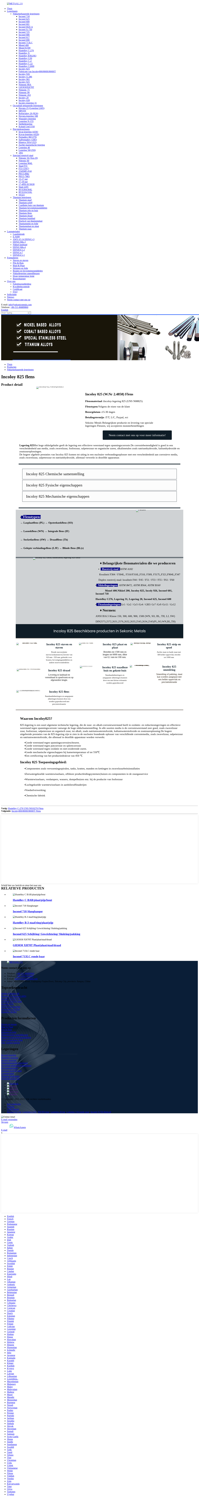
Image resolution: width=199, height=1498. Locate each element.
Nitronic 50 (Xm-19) (28, 158)
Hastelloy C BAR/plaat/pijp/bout (32, 900)
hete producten (14, 1104)
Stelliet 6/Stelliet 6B (10, 993)
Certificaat (17, 289)
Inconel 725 (24, 32)
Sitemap (10, 1106)
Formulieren (12, 257)
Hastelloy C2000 (26, 66)
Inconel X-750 (25, 29)
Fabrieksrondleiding (22, 284)
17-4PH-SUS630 (27, 184)
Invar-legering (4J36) (28, 132)
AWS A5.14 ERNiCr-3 (23, 239)
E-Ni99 (16, 236)
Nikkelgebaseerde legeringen (26, 14)
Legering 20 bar (58, 1112)
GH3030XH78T (26, 87)
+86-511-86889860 (19, 307)
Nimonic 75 (24, 90)
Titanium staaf (25, 200)
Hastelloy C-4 (25, 61)
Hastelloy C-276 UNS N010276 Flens (25, 808)
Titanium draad (25, 215)
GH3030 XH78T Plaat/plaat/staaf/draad (37, 945)
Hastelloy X (24, 53)
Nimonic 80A (25, 84)
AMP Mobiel (13, 1109)
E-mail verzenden (9, 1119)
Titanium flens (25, 213)
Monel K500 (24, 48)
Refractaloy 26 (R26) (28, 113)
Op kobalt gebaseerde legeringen (28, 105)
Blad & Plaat (19, 265)
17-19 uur (23, 181)
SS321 (22, 195)
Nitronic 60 (24, 160)
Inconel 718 (24, 16)
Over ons (11, 281)
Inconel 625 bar (14, 1112)
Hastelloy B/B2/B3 (27, 55)
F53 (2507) (24, 168)
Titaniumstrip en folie (28, 223)
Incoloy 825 (24, 69)
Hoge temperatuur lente (23, 276)
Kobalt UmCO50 (27, 126)
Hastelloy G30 (25, 58)
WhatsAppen (20, 1127)
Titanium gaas (25, 229)
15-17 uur (23, 179)
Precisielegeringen (21, 129)
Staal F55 (23, 166)
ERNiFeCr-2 (19, 250)
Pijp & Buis (18, 263)
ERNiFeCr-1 (19, 255)
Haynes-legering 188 (28, 116)
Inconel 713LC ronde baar (29, 956)
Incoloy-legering (8, 1060)
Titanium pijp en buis (28, 210)
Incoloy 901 (24, 79)
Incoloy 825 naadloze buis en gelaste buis (115, 669)
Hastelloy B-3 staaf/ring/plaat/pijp (33, 922)
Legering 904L (25, 163)
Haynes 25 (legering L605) (13, 996)
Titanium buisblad (27, 218)
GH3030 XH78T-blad (11, 1001)
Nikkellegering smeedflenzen (26, 273)
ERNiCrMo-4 (19, 247)
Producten (11, 367)
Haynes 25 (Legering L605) (31, 108)
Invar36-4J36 (7, 1004)
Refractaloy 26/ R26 (10, 1009)
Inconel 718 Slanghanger (28, 911)
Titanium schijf (25, 202)
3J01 (21, 153)
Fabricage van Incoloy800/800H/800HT (37, 71)
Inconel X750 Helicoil (100, 1112)
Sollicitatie (12, 294)
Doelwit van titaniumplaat (30, 221)
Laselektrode (19, 234)
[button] (137, 435)
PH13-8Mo (24, 174)
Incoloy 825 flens (59, 691)
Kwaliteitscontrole (21, 286)
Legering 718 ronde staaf (77, 1112)
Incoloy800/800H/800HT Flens (26, 811)
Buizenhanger (19, 278)
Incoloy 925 (24, 82)
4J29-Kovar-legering (10, 1006)
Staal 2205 (23, 187)
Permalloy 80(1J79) (28, 137)
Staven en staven (20, 260)
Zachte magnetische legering (32, 145)
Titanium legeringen (22, 197)
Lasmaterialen (13, 231)
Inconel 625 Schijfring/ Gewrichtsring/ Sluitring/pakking (46, 934)
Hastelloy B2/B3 (9, 1012)
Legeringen (12, 11)
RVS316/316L (25, 192)
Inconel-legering (8, 1055)
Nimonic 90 (24, 92)
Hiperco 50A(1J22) (28, 142)
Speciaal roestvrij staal (23, 155)
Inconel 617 (24, 37)
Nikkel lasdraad (20, 244)
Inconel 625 (24, 19)
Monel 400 (24, 45)
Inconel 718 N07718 (10, 999)
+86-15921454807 (25, 976)
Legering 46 (24, 147)
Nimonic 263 (25, 95)
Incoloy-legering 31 (28, 103)
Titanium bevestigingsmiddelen (33, 208)
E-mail (4, 1130)
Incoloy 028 (24, 100)
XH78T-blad (43, 1112)
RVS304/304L (25, 189)
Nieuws (10, 297)
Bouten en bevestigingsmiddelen (28, 271)
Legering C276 (29, 1112)
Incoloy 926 (24, 74)
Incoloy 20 (24, 97)
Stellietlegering (25, 124)
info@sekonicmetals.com (20, 304)
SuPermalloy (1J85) (28, 139)
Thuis (9, 8)
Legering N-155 (26, 121)
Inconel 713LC (26, 42)
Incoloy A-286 (25, 76)
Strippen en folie (20, 268)
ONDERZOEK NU (10, 1078)
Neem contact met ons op (18, 299)
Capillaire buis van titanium (31, 205)
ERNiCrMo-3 (19, 242)
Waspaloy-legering (27, 118)
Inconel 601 (24, 24)
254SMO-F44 (25, 171)
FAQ (15, 292)
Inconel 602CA (26, 27)
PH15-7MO (24, 176)
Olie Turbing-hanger (10, 1042)
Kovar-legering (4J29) (29, 134)
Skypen (4, 1122)
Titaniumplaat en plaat (29, 226)
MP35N (22, 111)
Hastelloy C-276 (26, 50)
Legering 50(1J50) (27, 150)
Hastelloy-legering (9, 1057)
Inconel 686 (24, 35)
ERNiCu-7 (18, 252)
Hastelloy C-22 (26, 63)
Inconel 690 (24, 40)
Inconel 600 (24, 21)
